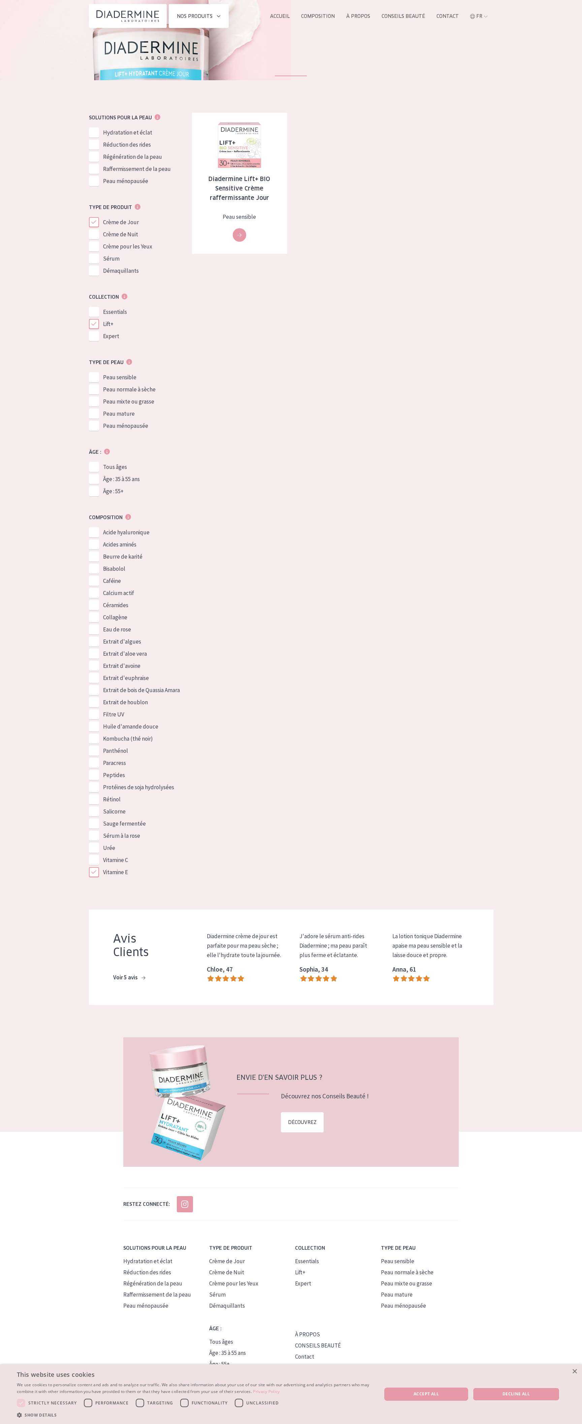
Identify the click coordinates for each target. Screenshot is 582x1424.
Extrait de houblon (125, 702)
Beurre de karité (122, 556)
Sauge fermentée (124, 823)
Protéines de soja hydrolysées (138, 787)
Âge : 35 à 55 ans (121, 479)
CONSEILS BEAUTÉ (318, 1345)
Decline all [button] (516, 1394)
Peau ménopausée (125, 181)
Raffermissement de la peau (137, 169)
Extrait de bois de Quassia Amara (141, 690)
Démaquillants (121, 270)
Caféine (112, 581)
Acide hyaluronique (126, 532)
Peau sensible (119, 377)
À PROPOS (307, 1334)
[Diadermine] (128, 16)
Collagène (115, 617)
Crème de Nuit (120, 234)
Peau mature (119, 413)
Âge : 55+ (113, 491)
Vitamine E (115, 872)
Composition (318, 16)
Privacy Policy (266, 1391)
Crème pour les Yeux (127, 246)
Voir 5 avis (126, 977)
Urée (109, 848)
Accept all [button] (426, 1394)
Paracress (114, 763)
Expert (111, 336)
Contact (448, 16)
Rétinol (112, 799)
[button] (194, 1415)
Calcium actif (118, 593)
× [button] (574, 1371)
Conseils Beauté (403, 16)
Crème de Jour (121, 222)
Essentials (115, 312)
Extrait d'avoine (121, 666)
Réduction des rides (127, 144)
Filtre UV (113, 714)
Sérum (111, 258)
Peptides (114, 775)
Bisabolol (114, 568)
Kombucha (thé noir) (128, 738)
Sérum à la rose (121, 835)
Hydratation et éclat (127, 132)
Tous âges (115, 467)
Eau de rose (117, 629)
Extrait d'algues (122, 641)
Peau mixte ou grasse (128, 401)
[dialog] (291, 1394)
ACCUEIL (280, 16)
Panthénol (115, 750)
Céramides (115, 605)
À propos (358, 16)
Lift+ (108, 324)
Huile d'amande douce (130, 726)
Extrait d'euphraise (126, 678)
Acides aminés (119, 544)
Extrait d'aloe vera (125, 653)
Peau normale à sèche (129, 389)
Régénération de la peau (132, 156)
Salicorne (114, 811)
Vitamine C (115, 860)
